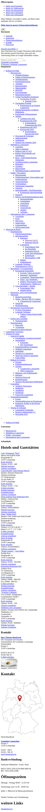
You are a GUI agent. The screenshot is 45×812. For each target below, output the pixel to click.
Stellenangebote (21, 138)
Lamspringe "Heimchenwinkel (31, 277)
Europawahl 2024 (27, 129)
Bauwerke (19, 325)
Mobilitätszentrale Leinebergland (27, 171)
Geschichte (19, 216)
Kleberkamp (29, 256)
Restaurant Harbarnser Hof (11, 566)
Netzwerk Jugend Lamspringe (26, 356)
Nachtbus (19, 166)
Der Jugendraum (26, 345)
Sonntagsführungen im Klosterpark (28, 401)
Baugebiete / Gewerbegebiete (22, 269)
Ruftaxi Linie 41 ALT (23, 151)
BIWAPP (18, 90)
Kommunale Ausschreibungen (22, 308)
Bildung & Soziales (18, 360)
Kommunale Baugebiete (24, 271)
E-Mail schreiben (7, 488)
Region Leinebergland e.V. (25, 412)
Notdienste (19, 393)
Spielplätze (19, 351)
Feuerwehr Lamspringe (24, 395)
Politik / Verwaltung (18, 173)
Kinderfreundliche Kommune (26, 347)
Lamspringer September (24, 410)
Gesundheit (15, 384)
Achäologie (19, 327)
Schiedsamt (19, 140)
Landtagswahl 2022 (27, 119)
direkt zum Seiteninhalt (14, 15)
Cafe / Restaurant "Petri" (10, 453)
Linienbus (19, 147)
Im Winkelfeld (30, 249)
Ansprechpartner (21, 182)
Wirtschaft (14, 295)
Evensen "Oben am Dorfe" (30, 273)
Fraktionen (24, 206)
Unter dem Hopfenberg (34, 253)
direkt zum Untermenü (14, 13)
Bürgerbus (19, 164)
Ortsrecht (18, 188)
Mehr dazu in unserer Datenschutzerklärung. (19, 25)
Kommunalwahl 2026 (28, 121)
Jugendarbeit (20, 340)
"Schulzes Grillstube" (9, 592)
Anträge (23, 210)
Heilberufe (19, 388)
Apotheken (19, 390)
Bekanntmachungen (22, 95)
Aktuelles (19, 84)
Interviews (19, 221)
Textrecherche (25, 208)
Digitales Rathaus (22, 75)
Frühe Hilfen (20, 358)
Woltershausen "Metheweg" (30, 284)
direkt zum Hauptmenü (14, 10)
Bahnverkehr (20, 169)
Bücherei (18, 375)
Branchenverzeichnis (23, 297)
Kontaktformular (7, 492)
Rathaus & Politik (12, 71)
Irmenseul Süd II (31, 240)
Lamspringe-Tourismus (14, 332)
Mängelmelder (20, 88)
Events (18, 399)
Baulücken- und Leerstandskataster (24, 293)
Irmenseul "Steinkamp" (29, 275)
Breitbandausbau (21, 306)
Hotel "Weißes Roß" (9, 514)
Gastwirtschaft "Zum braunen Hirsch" (15, 471)
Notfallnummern (21, 79)
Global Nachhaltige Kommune (27, 97)
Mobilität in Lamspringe (20, 145)
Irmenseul (24, 238)
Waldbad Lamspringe (23, 349)
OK (3, 29)
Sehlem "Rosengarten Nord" (31, 282)
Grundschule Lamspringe (29, 369)
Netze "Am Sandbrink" (29, 279)
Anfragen (23, 212)
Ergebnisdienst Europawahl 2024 (32, 133)
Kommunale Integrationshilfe (31, 192)
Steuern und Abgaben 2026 (25, 142)
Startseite (9, 36)
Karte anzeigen (6, 462)
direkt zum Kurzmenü (14, 6)
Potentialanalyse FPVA (24, 266)
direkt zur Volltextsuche (15, 8)
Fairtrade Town (31, 101)
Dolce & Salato (7, 538)
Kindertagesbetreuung (23, 364)
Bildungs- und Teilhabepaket (26, 373)
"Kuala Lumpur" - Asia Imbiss (12, 551)
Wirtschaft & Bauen (13, 229)
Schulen (18, 366)
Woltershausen (25, 262)
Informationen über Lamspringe (23, 214)
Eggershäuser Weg (32, 247)
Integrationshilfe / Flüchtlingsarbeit (28, 190)
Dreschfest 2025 (21, 414)
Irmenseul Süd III (31, 243)
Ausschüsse (24, 203)
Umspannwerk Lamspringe (30, 301)
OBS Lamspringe (26, 371)
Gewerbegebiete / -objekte (25, 286)
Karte (17, 219)
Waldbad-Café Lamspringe (11, 608)
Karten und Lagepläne (19, 319)
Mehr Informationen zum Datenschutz (15, 58)
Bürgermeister (20, 175)
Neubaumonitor (21, 321)
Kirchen (18, 362)
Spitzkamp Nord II (32, 251)
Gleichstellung (20, 184)
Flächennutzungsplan (23, 234)
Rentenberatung (21, 380)
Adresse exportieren (8, 468)
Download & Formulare (24, 136)
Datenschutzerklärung (14, 40)
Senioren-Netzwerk (22, 377)
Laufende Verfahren (22, 264)
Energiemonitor (21, 92)
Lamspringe (24, 245)
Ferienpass (24, 343)
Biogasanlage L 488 (32, 258)
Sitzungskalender (26, 199)
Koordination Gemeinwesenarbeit (28, 338)
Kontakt (9, 42)
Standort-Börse (26, 290)
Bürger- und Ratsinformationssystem (29, 197)
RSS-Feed (10, 45)
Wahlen (18, 116)
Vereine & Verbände (18, 408)
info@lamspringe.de (8, 754)
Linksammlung (21, 225)
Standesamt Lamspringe (24, 186)
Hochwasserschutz (22, 227)
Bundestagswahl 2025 (28, 127)
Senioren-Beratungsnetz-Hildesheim (29, 382)
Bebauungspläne (21, 236)
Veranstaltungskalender (19, 397)
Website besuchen (8, 466)
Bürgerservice (16, 73)
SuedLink (19, 303)
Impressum (10, 38)
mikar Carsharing (21, 149)
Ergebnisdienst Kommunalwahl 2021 (33, 124)
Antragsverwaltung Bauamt (21, 329)
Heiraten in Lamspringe (24, 353)
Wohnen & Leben (12, 334)
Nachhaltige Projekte (28, 99)
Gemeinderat (25, 201)
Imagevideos (20, 223)
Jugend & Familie (17, 336)
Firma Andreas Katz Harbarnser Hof (15, 497)
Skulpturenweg (6, 809)
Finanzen (18, 195)
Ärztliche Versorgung (23, 386)
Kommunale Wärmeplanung (26, 114)
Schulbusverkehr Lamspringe (26, 162)
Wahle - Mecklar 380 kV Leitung (28, 299)
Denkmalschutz (16, 323)
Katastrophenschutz (22, 82)
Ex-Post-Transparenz (23, 310)
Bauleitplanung (16, 232)
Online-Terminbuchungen (25, 77)
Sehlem (23, 260)
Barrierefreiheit (21, 86)
